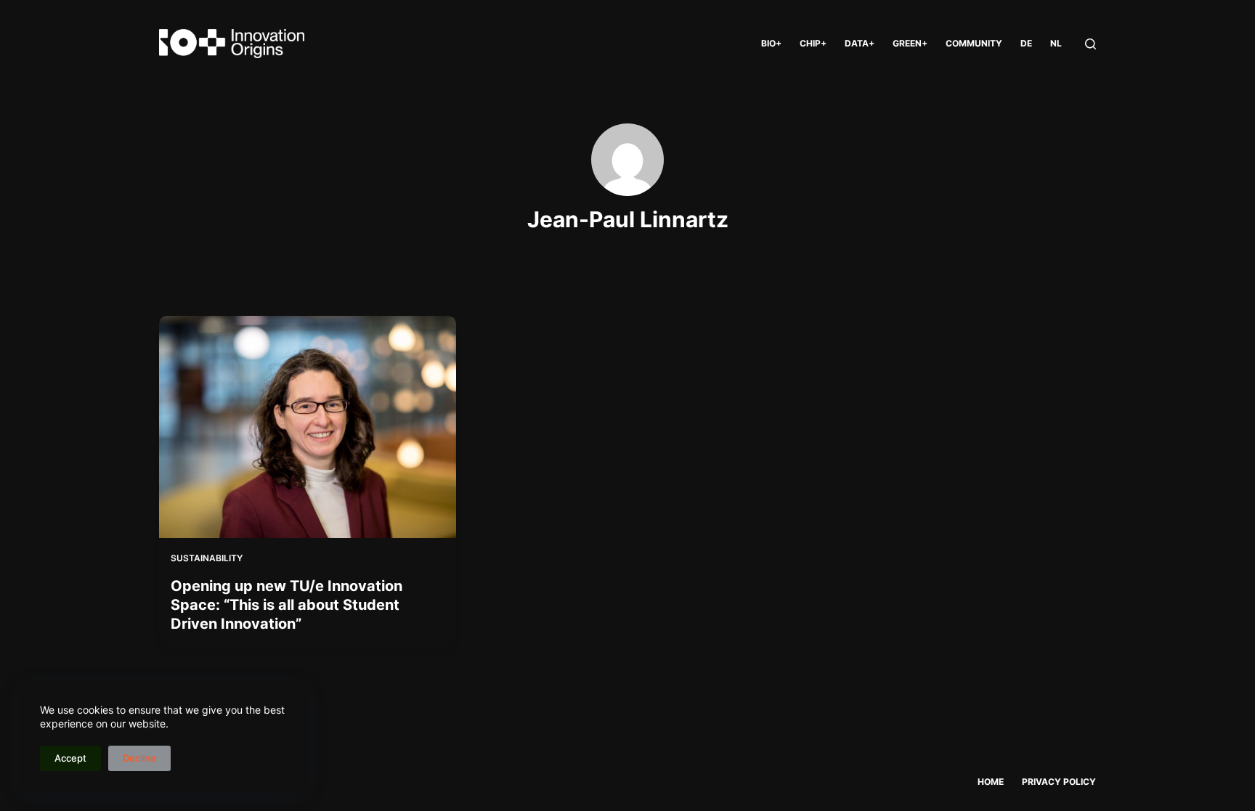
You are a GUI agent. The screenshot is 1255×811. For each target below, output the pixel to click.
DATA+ (859, 43)
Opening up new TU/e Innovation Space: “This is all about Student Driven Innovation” (286, 604)
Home (991, 781)
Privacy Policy (1059, 781)
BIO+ (771, 43)
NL (1056, 43)
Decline (139, 758)
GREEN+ (910, 43)
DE (1026, 43)
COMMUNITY (974, 43)
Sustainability (207, 558)
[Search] (1090, 43)
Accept (70, 758)
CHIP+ (813, 43)
